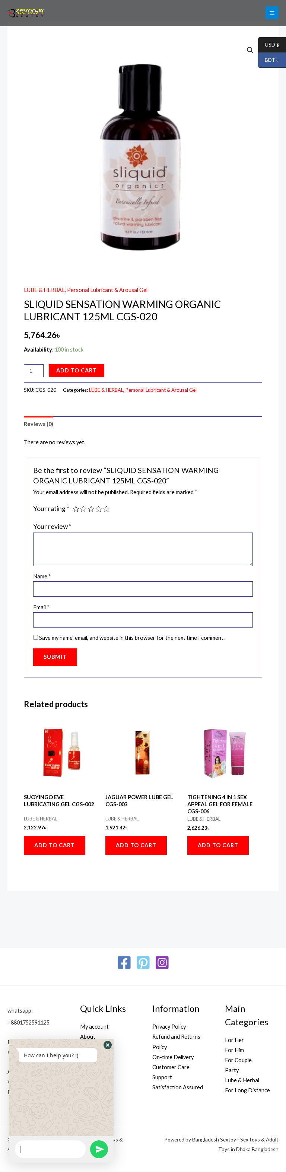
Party (232, 1070)
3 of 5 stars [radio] (91, 509)
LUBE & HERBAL (44, 290)
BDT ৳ (268, 60)
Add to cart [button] (54, 845)
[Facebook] (124, 962)
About (87, 1036)
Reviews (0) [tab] (38, 424)
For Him (234, 1050)
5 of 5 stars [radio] (106, 509)
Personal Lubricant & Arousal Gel (107, 290)
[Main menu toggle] (272, 12)
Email (41, 607)
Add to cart (76, 370)
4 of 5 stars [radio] (98, 509)
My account (94, 1026)
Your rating (51, 508)
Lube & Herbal (242, 1080)
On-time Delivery (173, 1057)
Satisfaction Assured (177, 1087)
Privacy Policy (169, 1026)
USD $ (268, 44)
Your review (52, 526)
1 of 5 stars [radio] (76, 509)
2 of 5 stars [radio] (83, 509)
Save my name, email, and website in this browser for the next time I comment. (132, 638)
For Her (234, 1040)
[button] (250, 50)
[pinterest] (143, 962)
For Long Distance (247, 1090)
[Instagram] (162, 962)
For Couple (238, 1060)
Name (42, 576)
